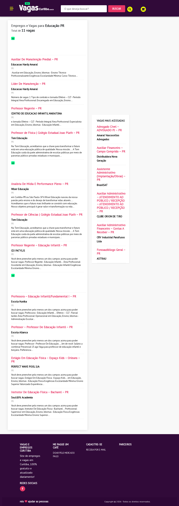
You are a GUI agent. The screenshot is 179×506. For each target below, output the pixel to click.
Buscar (116, 8)
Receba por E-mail (96, 449)
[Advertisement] (47, 47)
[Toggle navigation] (12, 8)
